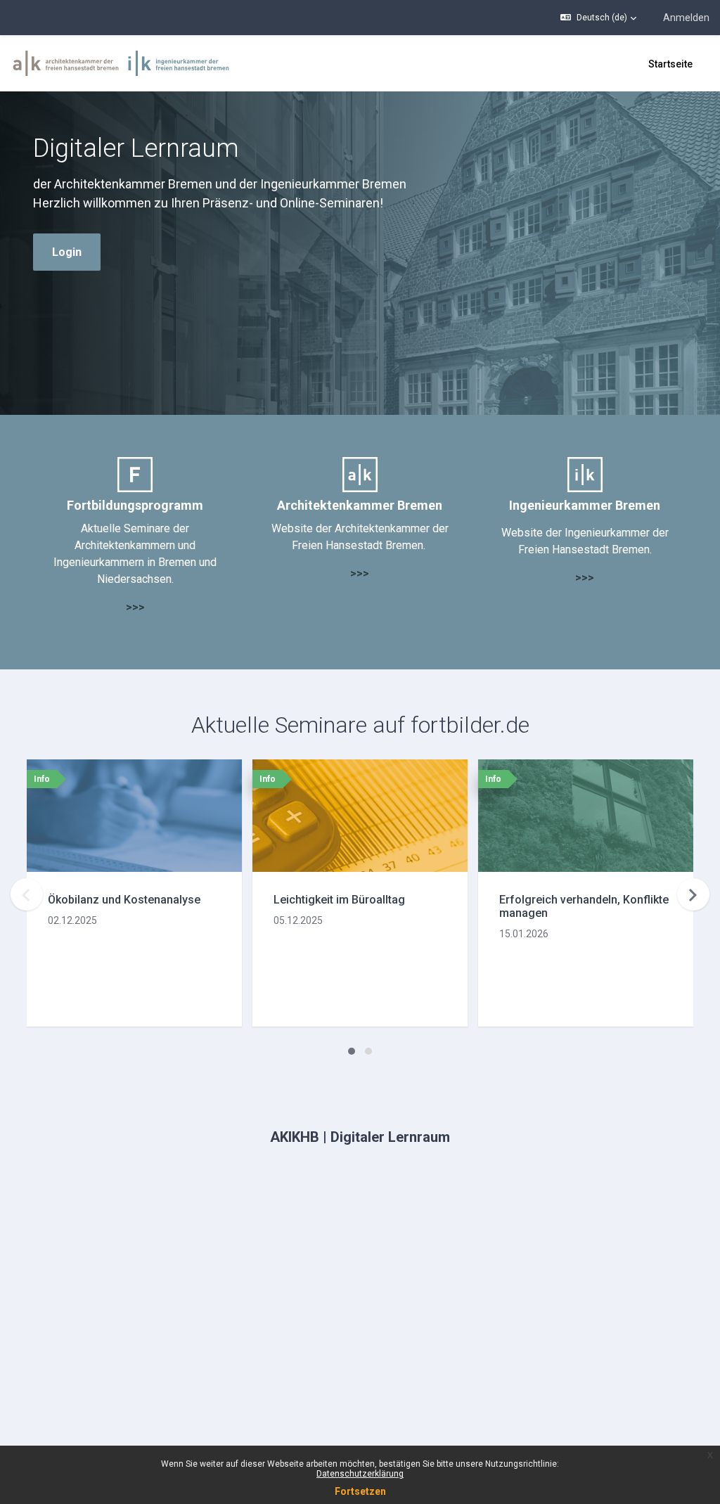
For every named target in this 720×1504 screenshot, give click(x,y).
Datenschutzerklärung (360, 1474)
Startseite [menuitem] (670, 64)
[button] (598, 18)
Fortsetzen (360, 1491)
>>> (135, 607)
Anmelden (686, 17)
